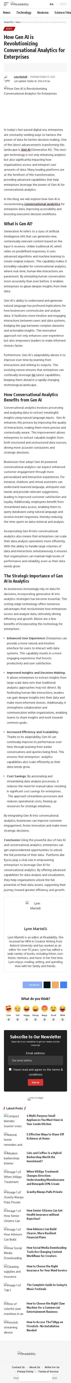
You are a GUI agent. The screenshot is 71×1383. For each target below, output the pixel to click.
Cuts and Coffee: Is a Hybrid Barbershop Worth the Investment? (44, 1157)
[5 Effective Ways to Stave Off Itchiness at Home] (14, 1139)
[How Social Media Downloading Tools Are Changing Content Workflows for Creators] (14, 1253)
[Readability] (20, 4)
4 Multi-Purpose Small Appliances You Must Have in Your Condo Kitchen (45, 1120)
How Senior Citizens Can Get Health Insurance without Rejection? (45, 1214)
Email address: (35, 1053)
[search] (45, 4)
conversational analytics (42, 204)
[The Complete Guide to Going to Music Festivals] (14, 1290)
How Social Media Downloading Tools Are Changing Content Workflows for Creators (46, 1252)
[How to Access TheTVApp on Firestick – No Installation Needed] (14, 1327)
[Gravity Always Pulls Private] (14, 1197)
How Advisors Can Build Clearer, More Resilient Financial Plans (41, 1233)
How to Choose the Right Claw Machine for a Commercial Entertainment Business (46, 1307)
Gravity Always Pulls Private (45, 1192)
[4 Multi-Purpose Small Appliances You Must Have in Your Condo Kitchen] (14, 1121)
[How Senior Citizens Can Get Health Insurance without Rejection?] (14, 1215)
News (9, 29)
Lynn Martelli (20, 76)
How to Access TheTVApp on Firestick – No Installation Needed (45, 1326)
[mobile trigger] (7, 4)
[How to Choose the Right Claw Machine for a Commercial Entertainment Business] (14, 1308)
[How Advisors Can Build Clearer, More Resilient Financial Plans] (14, 1234)
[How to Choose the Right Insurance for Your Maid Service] (14, 1271)
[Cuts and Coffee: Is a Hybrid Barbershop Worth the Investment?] (14, 1158)
